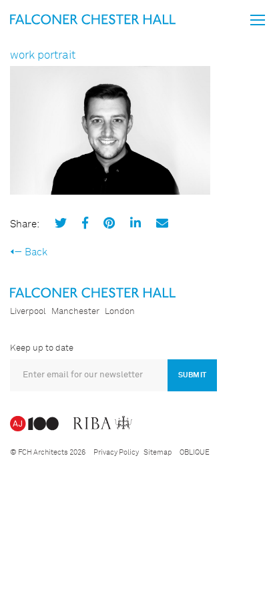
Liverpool (28, 311)
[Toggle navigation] (257, 20)
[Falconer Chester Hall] (93, 19)
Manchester (75, 311)
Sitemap (158, 452)
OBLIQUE (195, 452)
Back (36, 252)
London (120, 311)
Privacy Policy (116, 452)
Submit (192, 375)
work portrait (42, 55)
